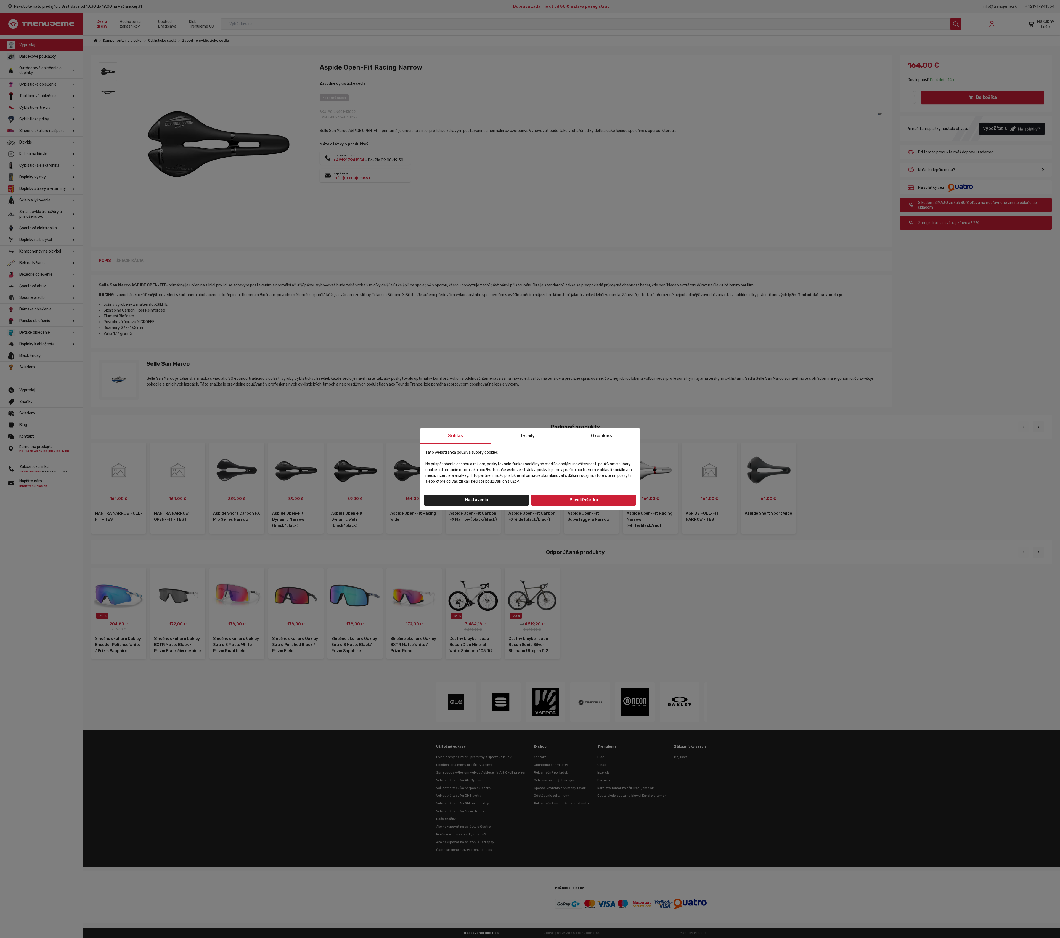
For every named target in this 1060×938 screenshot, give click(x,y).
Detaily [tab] (527, 435)
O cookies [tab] (601, 435)
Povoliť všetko (583, 500)
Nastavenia (476, 500)
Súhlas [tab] (455, 435)
